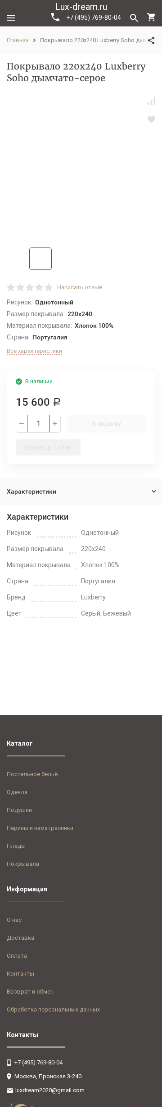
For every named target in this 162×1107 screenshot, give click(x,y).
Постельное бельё (32, 774)
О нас (14, 919)
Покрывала (23, 863)
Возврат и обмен (30, 991)
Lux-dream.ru (81, 6)
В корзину (107, 423)
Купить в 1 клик (48, 447)
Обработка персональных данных (53, 1009)
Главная (18, 40)
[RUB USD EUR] (144, 1104)
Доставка (20, 937)
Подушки (19, 810)
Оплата (17, 955)
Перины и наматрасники (40, 828)
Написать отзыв (80, 287)
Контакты (20, 973)
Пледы (16, 845)
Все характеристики (34, 350)
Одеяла (17, 792)
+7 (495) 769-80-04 (93, 17)
